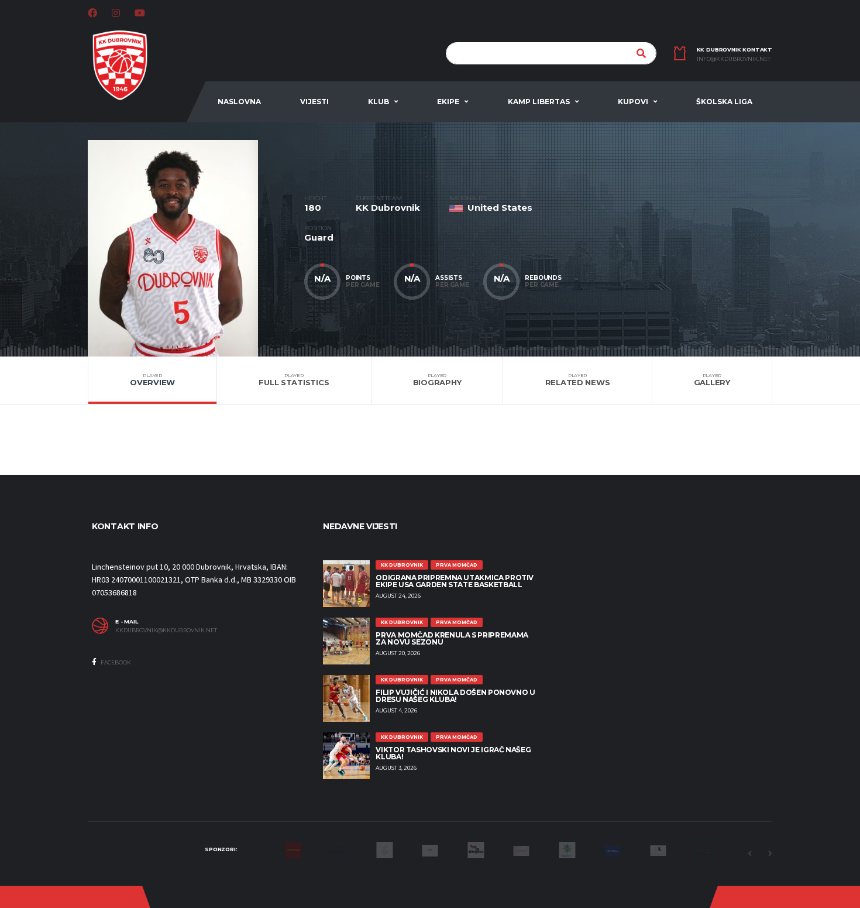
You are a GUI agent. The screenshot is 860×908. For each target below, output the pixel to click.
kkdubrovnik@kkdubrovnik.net (166, 630)
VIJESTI (314, 101)
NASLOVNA (239, 101)
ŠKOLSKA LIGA (724, 101)
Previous (749, 854)
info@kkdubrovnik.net (733, 59)
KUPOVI (633, 101)
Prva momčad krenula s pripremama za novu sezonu (452, 638)
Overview (152, 380)
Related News (577, 380)
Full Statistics (294, 380)
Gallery (712, 380)
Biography (437, 380)
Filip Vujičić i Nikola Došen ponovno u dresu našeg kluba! (455, 696)
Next (770, 854)
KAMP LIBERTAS (539, 101)
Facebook (115, 662)
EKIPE (448, 101)
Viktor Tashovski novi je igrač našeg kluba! (453, 753)
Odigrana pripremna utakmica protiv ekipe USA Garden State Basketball (455, 581)
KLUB (378, 101)
